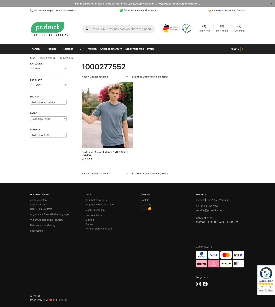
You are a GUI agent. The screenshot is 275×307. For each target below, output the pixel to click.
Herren (36, 68)
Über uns (146, 204)
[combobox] (48, 102)
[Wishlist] (128, 87)
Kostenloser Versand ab (224, 10)
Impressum (36, 230)
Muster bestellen (95, 209)
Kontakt (145, 200)
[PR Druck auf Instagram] (198, 284)
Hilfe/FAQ (212, 200)
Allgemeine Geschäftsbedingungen (50, 214)
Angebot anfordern (96, 200)
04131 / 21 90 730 (207, 206)
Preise (89, 224)
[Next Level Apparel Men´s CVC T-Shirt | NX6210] (107, 115)
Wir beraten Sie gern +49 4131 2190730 (55, 10)
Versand (224, 200)
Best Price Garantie (41, 208)
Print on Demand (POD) (98, 228)
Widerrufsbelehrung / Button (46, 219)
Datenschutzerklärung (42, 225)
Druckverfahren (94, 215)
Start (32, 58)
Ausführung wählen (107, 166)
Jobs (143, 209)
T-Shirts (37, 84)
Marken (89, 219)
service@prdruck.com (209, 210)
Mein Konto (222, 30)
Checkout (239, 30)
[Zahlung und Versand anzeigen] (220, 259)
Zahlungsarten (38, 200)
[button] (238, 49)
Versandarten (38, 204)
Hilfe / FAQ (204, 30)
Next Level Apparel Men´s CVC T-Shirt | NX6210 (105, 154)
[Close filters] (68, 64)
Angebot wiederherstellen (100, 204)
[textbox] (48, 102)
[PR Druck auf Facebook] (205, 284)
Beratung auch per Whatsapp (140, 10)
